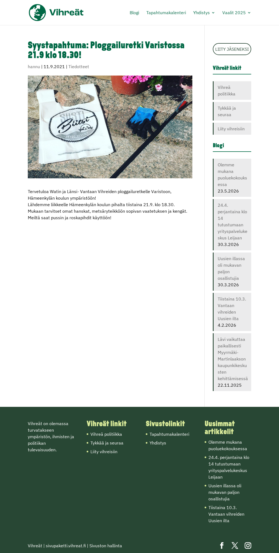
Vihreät (35, 545)
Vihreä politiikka (106, 434)
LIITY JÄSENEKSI (232, 49)
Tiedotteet (78, 66)
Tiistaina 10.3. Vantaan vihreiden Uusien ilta (226, 514)
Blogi (134, 13)
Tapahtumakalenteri (166, 13)
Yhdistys (201, 13)
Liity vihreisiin (231, 128)
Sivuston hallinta (105, 545)
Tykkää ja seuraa (106, 443)
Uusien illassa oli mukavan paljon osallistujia (224, 492)
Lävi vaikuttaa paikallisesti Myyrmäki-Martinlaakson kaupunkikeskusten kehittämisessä (233, 358)
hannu (34, 66)
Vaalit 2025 (234, 13)
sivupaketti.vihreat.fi (66, 545)
